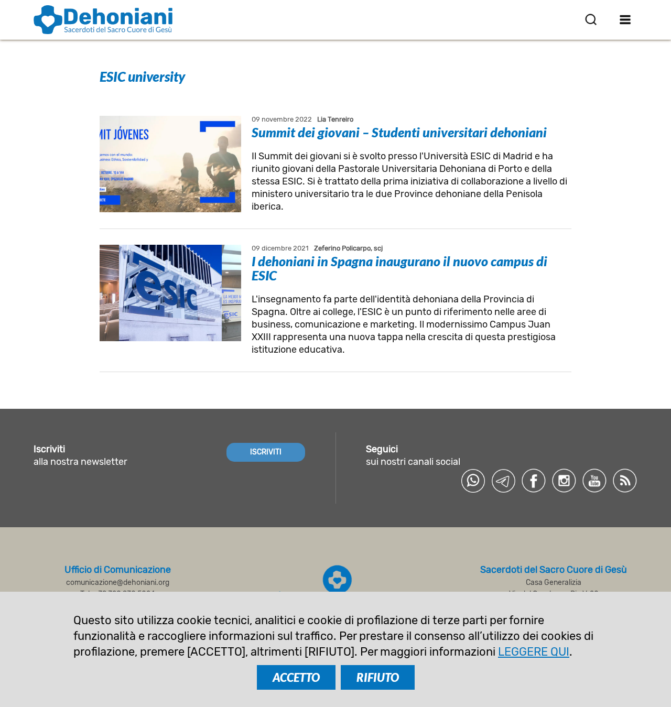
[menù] (625, 19)
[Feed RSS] (624, 480)
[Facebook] (533, 480)
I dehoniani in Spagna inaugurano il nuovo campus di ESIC (399, 268)
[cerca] (591, 19)
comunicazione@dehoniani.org (117, 582)
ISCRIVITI (266, 452)
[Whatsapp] (472, 480)
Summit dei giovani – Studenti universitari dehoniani (399, 132)
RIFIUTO (377, 677)
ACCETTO (296, 677)
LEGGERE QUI (533, 652)
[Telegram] (503, 480)
